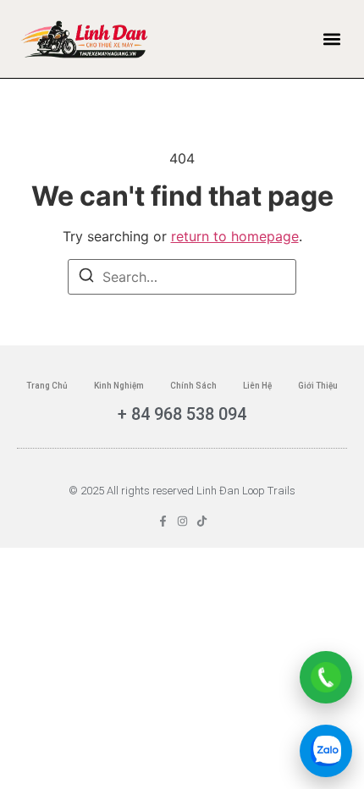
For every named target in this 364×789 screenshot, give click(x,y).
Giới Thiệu (318, 385)
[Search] (86, 277)
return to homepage (235, 236)
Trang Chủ (47, 385)
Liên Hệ (257, 385)
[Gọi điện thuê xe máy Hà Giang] (326, 677)
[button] (332, 39)
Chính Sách (193, 385)
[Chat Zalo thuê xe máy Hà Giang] (326, 751)
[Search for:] (182, 277)
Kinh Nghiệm (119, 385)
